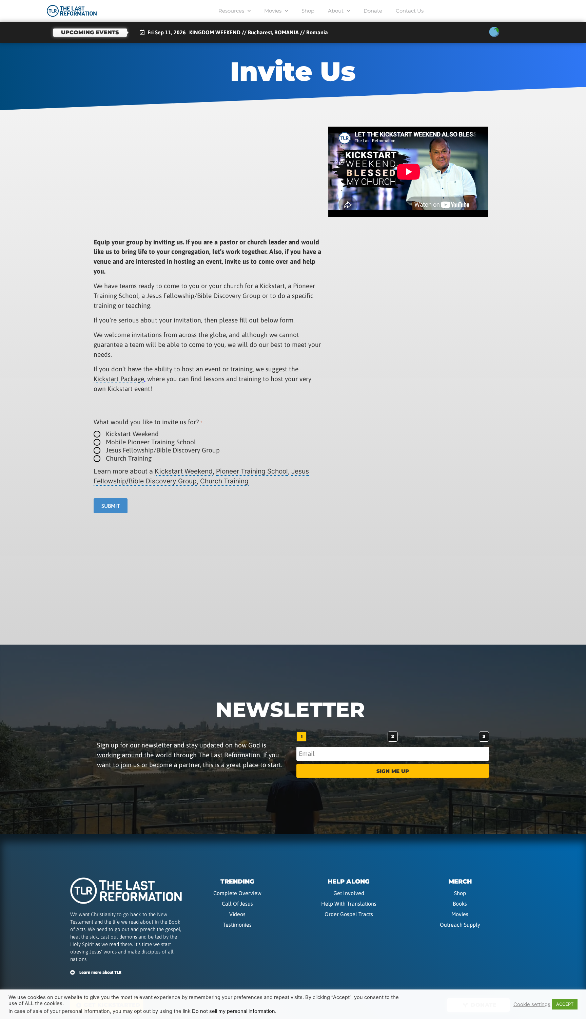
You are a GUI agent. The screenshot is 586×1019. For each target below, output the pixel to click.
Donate (373, 10)
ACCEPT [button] (564, 1004)
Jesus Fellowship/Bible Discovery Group (163, 450)
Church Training (129, 458)
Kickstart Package (119, 379)
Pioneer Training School (252, 471)
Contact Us (410, 10)
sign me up (392, 771)
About (336, 10)
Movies (272, 10)
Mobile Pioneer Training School (151, 442)
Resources (231, 10)
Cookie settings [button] (531, 1004)
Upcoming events (90, 32)
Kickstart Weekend (132, 434)
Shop (307, 10)
